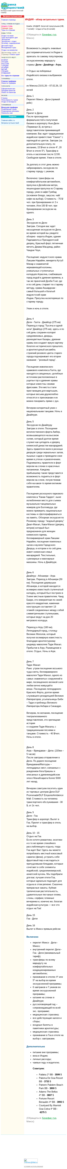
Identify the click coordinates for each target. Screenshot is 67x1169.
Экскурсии (5, 39)
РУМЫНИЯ (5, 73)
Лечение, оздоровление (10, 43)
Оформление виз (8, 89)
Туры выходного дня (9, 37)
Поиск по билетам (8, 92)
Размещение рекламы (10, 111)
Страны (4, 98)
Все (10, 75)
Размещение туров (9, 109)
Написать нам (7, 113)
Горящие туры (7, 28)
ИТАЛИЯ (4, 67)
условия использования (33, 1166)
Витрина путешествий (10, 123)
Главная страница (8, 20)
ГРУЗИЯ (4, 62)
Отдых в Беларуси (8, 102)
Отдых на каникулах (9, 50)
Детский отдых (7, 46)
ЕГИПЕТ (4, 60)
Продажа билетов (8, 90)
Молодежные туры (8, 47)
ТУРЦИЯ (4, 66)
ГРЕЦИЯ (4, 71)
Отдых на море (7, 36)
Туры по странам (8, 30)
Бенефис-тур (49, 34)
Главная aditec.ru (8, 120)
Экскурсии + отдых (9, 41)
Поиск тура (14, 54)
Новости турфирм (8, 83)
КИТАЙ (4, 69)
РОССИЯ (5, 64)
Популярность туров (9, 100)
